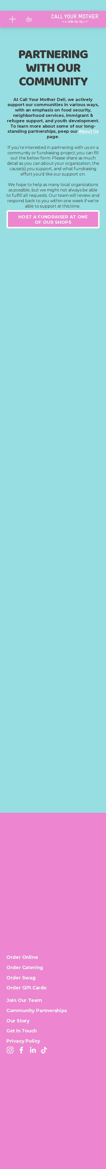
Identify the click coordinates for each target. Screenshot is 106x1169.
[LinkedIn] (32, 1050)
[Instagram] (10, 1050)
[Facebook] (21, 1050)
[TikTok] (44, 1050)
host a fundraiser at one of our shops (53, 219)
